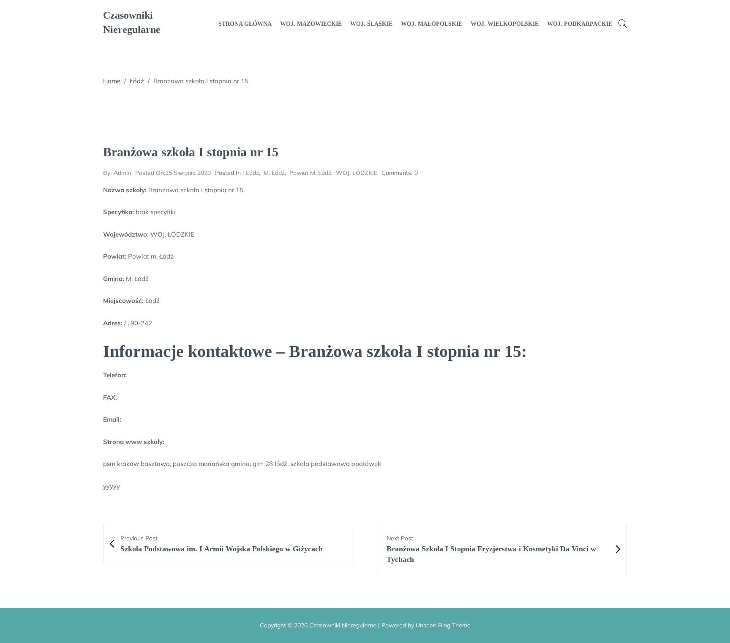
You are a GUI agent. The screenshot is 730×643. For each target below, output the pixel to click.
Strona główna (245, 24)
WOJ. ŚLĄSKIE (371, 24)
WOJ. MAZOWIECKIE (311, 24)
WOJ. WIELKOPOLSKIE (505, 24)
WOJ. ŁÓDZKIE (356, 173)
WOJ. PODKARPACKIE (579, 24)
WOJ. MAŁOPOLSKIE (431, 24)
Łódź (137, 81)
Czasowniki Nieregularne (132, 22)
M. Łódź (274, 173)
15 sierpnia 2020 (173, 173)
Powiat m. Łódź (310, 173)
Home (111, 81)
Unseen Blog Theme (443, 625)
